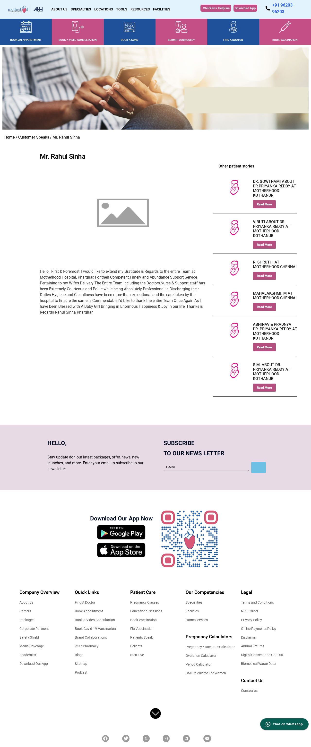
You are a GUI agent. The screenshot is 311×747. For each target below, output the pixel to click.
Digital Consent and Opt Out (262, 655)
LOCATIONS (103, 9)
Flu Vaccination (142, 629)
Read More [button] (264, 204)
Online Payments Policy (258, 629)
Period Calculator (199, 664)
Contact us (249, 691)
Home (9, 137)
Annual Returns (252, 646)
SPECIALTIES (81, 9)
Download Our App (33, 664)
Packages (26, 620)
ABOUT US (59, 9)
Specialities (194, 602)
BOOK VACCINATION (285, 40)
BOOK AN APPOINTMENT (26, 40)
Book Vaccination (143, 620)
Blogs (79, 655)
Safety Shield (29, 637)
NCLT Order (249, 611)
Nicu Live (137, 655)
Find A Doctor (85, 602)
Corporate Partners (34, 629)
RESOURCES (140, 9)
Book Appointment (89, 611)
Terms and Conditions (257, 602)
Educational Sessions (146, 611)
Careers (25, 611)
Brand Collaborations (91, 637)
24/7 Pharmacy (86, 646)
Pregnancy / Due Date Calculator (210, 647)
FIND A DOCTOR (233, 40)
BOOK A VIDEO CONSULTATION (78, 40)
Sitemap (81, 664)
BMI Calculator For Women (206, 673)
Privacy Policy (251, 620)
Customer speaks (33, 137)
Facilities (192, 611)
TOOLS (121, 9)
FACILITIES (161, 9)
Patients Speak (141, 637)
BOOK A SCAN (129, 40)
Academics (27, 655)
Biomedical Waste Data (258, 664)
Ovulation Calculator (201, 656)
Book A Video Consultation (95, 620)
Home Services (197, 620)
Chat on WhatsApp (288, 724)
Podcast (81, 672)
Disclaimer (249, 637)
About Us (26, 602)
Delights (136, 646)
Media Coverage (31, 646)
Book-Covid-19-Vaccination (95, 629)
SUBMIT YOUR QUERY (181, 40)
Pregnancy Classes (144, 602)
